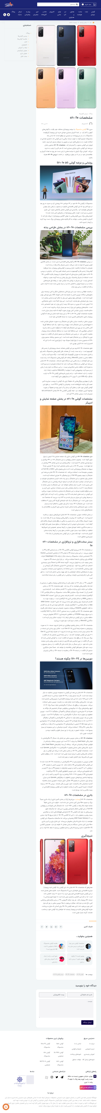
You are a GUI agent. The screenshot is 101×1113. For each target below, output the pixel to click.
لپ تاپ (65, 13)
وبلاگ (13, 12)
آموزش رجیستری (89, 1054)
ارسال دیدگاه (87, 1022)
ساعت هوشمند (79, 13)
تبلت (86, 12)
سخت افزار (24, 56)
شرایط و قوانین (76, 1049)
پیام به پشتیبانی (27, 13)
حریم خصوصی (89, 1049)
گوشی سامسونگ (80, 129)
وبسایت (77, 799)
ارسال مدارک (20, 13)
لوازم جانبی (59, 13)
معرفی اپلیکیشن (22, 50)
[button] (88, 4)
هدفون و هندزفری (71, 15)
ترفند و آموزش (22, 47)
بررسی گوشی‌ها (83, 114)
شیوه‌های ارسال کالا (88, 1059)
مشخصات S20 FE (70, 974)
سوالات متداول (76, 1059)
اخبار (25, 42)
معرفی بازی (23, 53)
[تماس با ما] (6, 1107)
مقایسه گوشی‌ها (22, 39)
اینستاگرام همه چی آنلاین (86, 1087)
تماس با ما (77, 1044)
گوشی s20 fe (80, 974)
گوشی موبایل (93, 13)
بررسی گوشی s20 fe (58, 974)
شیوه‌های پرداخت (75, 1054)
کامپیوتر (52, 12)
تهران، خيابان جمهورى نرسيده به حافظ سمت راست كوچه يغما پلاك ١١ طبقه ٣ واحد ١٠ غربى (80, 1079)
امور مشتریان (35, 13)
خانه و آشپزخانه (44, 13)
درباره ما (91, 1044)
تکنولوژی (24, 45)
